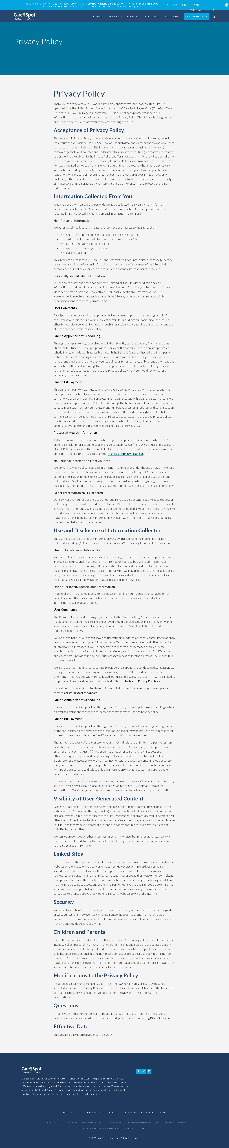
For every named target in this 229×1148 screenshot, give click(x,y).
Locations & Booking (124, 17)
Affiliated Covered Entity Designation (142, 1122)
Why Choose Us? (95, 1113)
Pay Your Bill (148, 1113)
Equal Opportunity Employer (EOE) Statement (101, 1128)
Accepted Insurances (185, 5)
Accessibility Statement (53, 1122)
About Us (171, 17)
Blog (163, 1113)
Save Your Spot (196, 16)
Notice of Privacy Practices (125, 453)
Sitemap (143, 1128)
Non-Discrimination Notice (175, 1122)
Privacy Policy (115, 1122)
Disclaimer (72, 1122)
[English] (190, 10)
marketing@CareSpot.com (80, 692)
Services (98, 17)
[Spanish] (194, 10)
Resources (152, 17)
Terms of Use (129, 1128)
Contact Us (130, 1113)
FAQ (79, 1113)
